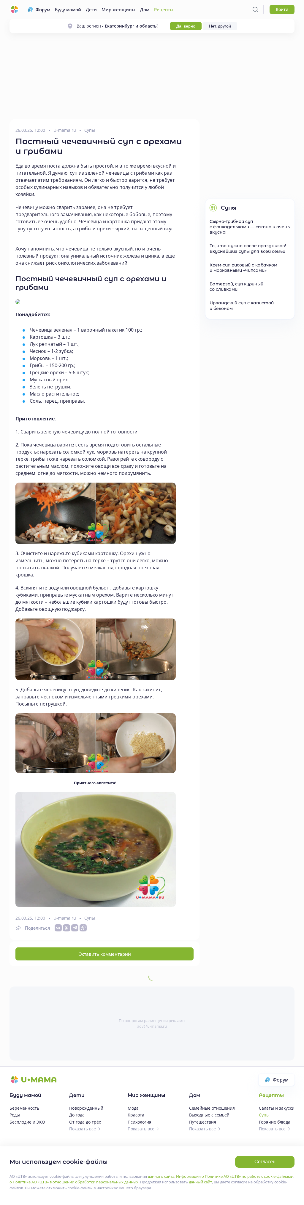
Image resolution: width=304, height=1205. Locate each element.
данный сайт (200, 1182)
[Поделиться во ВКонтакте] (58, 927)
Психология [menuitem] (139, 1122)
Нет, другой (220, 26)
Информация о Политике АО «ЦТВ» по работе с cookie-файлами (234, 1176)
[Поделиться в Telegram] (74, 927)
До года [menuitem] (77, 1115)
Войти (282, 9)
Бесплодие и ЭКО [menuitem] (27, 1122)
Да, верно (185, 26)
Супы (89, 130)
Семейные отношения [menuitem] (212, 1108)
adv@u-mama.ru (152, 1026)
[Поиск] (255, 9)
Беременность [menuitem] (24, 1108)
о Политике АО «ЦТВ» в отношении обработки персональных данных (74, 1182)
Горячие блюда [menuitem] (274, 1122)
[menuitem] (39, 9)
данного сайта (161, 1176)
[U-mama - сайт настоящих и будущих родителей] (14, 9)
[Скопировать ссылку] (83, 927)
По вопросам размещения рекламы (152, 1020)
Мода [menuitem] (133, 1108)
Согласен (265, 1161)
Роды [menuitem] (15, 1115)
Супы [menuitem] (264, 1115)
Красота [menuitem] (136, 1115)
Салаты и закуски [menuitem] (276, 1108)
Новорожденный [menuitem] (86, 1108)
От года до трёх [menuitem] (85, 1122)
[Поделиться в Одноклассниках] (66, 927)
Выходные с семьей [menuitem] (209, 1115)
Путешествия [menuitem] (202, 1122)
